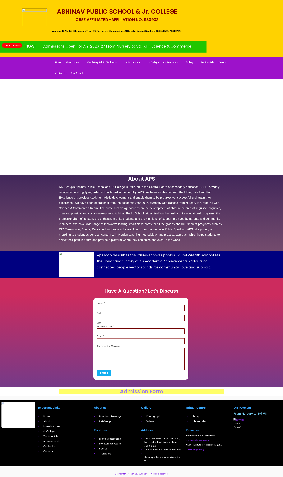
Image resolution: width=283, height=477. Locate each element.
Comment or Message (108, 346)
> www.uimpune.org (195, 449)
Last (99, 322)
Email (100, 336)
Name (101, 303)
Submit (104, 373)
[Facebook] (9, 435)
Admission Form (141, 391)
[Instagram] (18, 435)
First (99, 313)
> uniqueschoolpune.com (197, 440)
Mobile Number (105, 326)
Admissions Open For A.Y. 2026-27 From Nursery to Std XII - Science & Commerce (96, 46)
